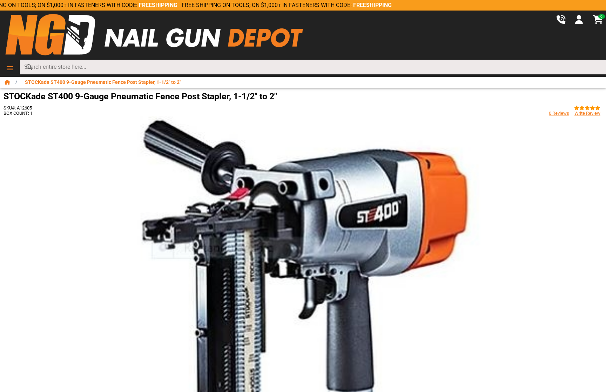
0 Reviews (559, 113)
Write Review (587, 113)
